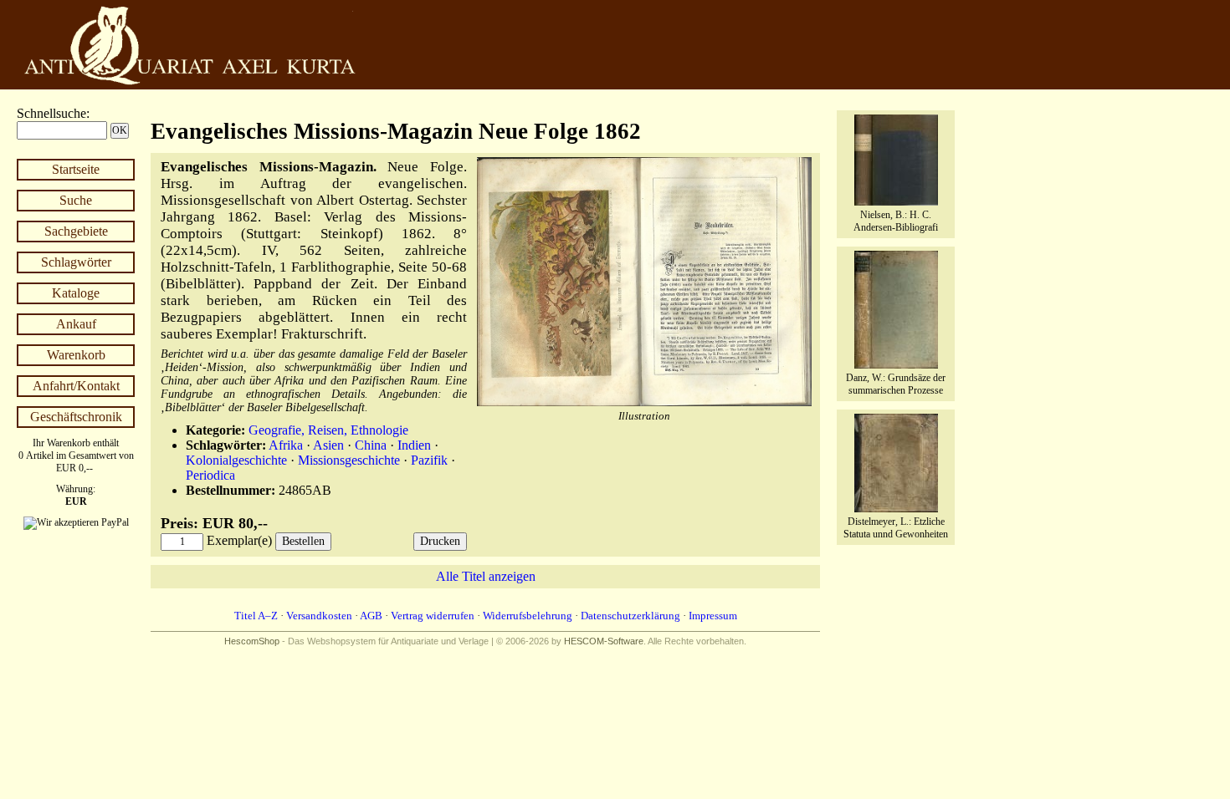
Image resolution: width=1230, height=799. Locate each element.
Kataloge (76, 293)
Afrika (286, 445)
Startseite (76, 169)
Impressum (713, 615)
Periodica (210, 475)
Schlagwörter (76, 262)
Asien (328, 445)
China (371, 445)
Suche (75, 200)
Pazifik (429, 460)
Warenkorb (76, 355)
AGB (371, 615)
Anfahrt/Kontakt (76, 386)
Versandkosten (319, 615)
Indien (414, 445)
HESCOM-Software (603, 641)
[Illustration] (644, 402)
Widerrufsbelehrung (527, 615)
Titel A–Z (256, 615)
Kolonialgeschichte (236, 460)
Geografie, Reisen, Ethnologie (328, 430)
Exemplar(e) (239, 540)
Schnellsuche (51, 113)
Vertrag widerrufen (432, 615)
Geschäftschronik (76, 417)
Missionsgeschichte (349, 460)
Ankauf (76, 324)
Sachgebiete (76, 231)
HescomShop (251, 641)
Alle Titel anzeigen (486, 576)
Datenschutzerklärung (630, 615)
